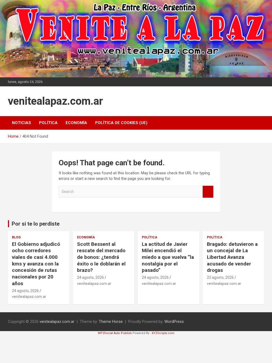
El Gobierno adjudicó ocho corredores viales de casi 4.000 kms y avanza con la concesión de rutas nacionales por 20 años (36, 263)
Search (208, 192)
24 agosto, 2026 (25, 291)
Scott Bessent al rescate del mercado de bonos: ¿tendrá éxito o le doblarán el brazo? (101, 257)
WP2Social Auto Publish (115, 333)
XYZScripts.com (163, 333)
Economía (76, 122)
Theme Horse (111, 321)
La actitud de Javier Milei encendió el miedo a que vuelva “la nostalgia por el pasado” (168, 257)
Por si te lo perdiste (36, 224)
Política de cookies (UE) (121, 122)
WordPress (174, 321)
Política (48, 122)
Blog (16, 237)
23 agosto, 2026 (220, 277)
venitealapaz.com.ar (55, 101)
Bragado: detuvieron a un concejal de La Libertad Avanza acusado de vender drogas (232, 257)
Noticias (21, 122)
